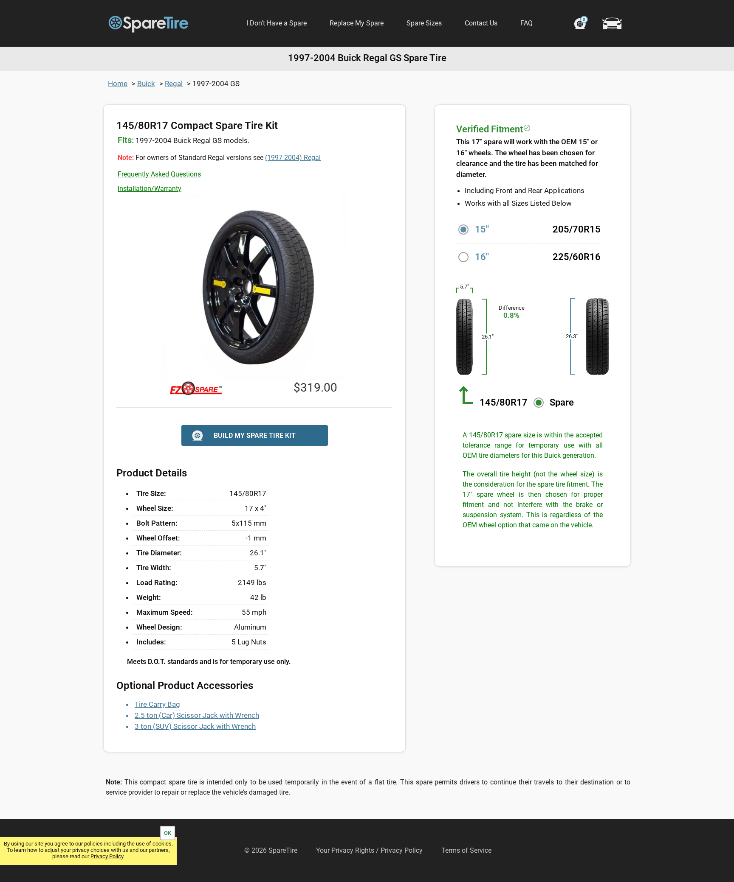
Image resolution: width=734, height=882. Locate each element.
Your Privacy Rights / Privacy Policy (369, 850)
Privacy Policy (106, 856)
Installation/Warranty (149, 189)
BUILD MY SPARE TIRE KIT (255, 435)
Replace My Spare (357, 23)
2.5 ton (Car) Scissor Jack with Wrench (197, 715)
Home (117, 83)
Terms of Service (466, 850)
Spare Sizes (424, 23)
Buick (146, 83)
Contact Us (481, 23)
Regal (174, 83)
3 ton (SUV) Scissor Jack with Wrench (195, 726)
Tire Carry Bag (157, 704)
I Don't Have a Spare (276, 23)
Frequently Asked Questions (159, 174)
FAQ (526, 23)
